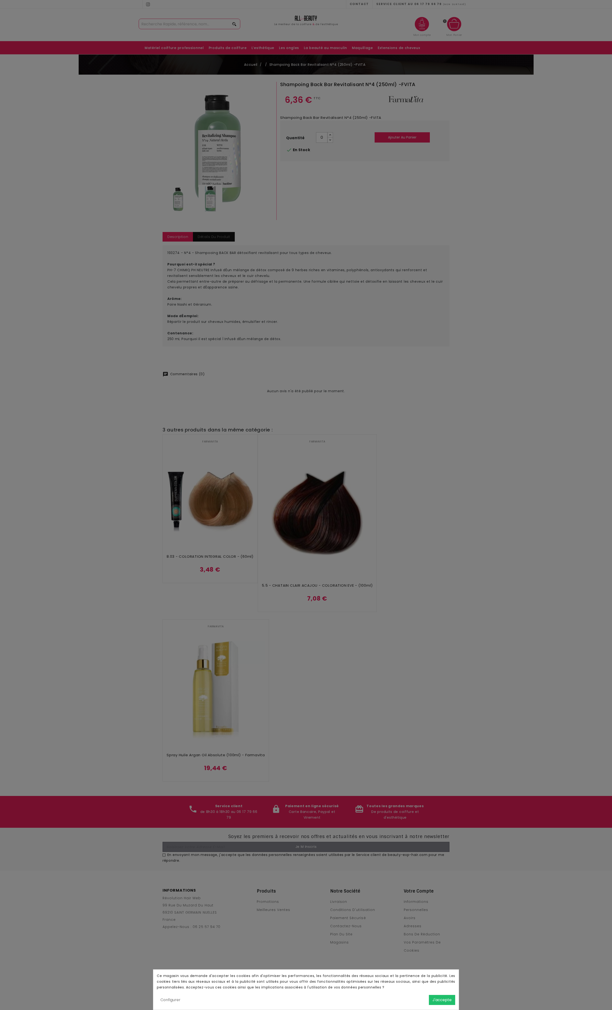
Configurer (170, 1000)
